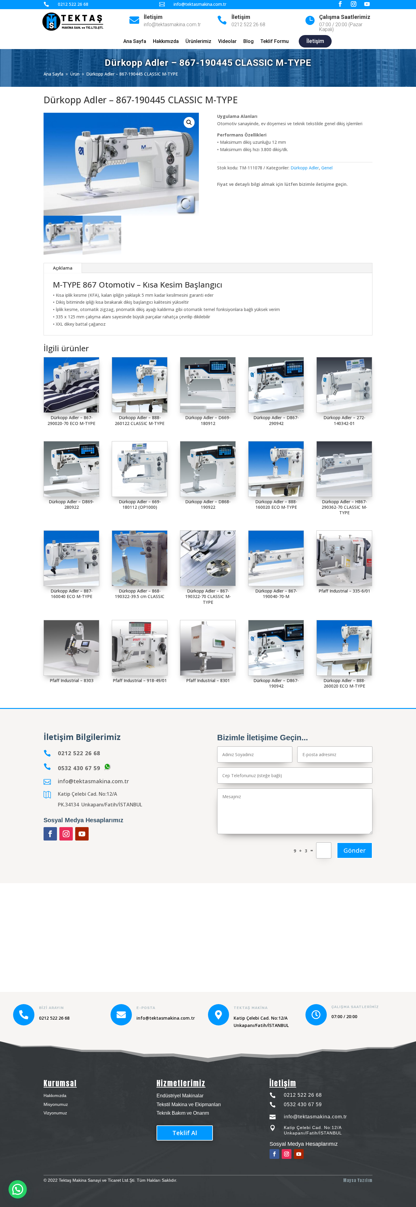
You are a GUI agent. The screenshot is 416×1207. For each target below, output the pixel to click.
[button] (189, 122)
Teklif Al (184, 1133)
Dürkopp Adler (305, 168)
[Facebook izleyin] (50, 834)
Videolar (227, 41)
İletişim (153, 17)
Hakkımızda (166, 41)
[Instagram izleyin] (66, 834)
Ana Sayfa (134, 41)
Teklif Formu (274, 41)
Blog (248, 41)
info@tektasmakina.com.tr (93, 781)
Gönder (355, 850)
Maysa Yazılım (357, 1180)
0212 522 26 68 (303, 1095)
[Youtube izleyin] (82, 834)
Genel (327, 168)
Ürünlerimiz (198, 41)
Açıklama (62, 268)
